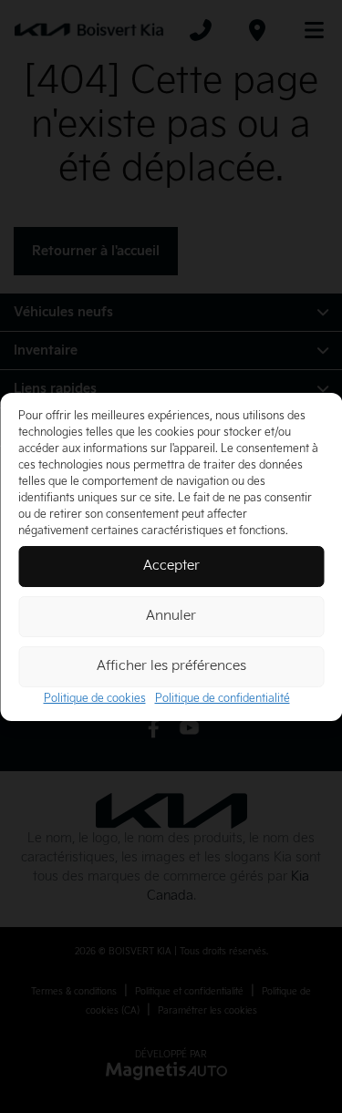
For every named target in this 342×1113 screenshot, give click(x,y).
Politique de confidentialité (222, 699)
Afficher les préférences (171, 666)
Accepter (171, 565)
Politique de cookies (95, 699)
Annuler (171, 615)
